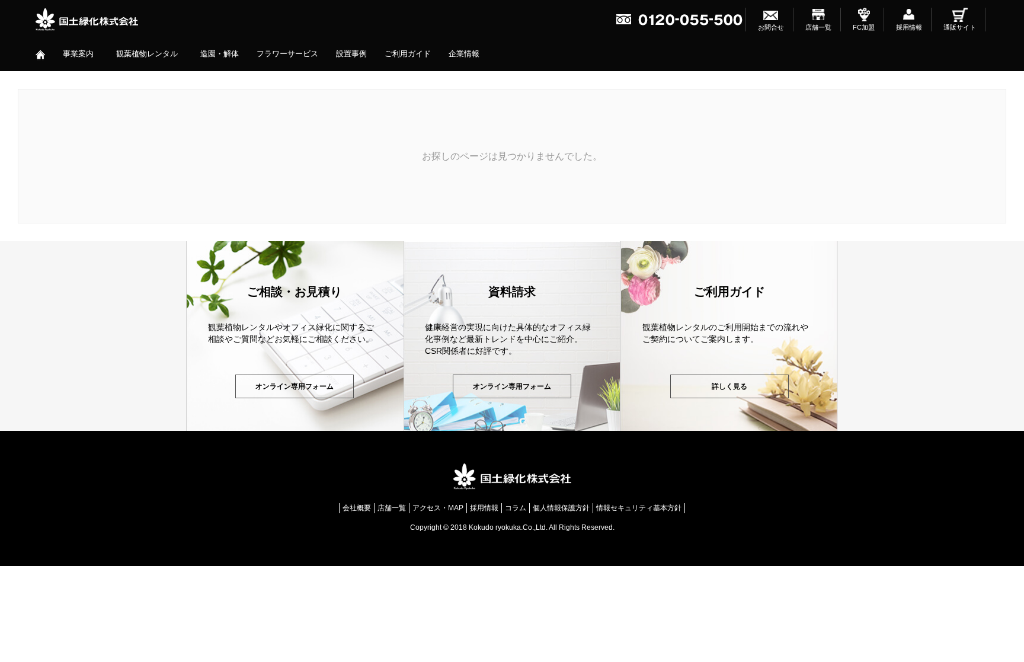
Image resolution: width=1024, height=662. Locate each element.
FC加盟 (864, 27)
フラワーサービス (287, 53)
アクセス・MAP (437, 508)
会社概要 (357, 508)
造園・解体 (219, 53)
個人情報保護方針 (561, 508)
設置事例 (351, 53)
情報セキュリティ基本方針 (638, 508)
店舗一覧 (818, 27)
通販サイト (959, 27)
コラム (515, 508)
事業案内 (78, 53)
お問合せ (771, 27)
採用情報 (909, 27)
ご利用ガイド (408, 53)
